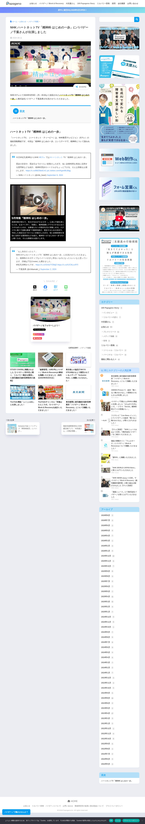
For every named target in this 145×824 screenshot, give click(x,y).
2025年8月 (107, 576)
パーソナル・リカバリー (114, 355)
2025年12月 (107, 556)
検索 (136, 19)
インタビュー (110, 313)
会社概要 (121, 3)
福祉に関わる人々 (110, 359)
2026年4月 (107, 536)
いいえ (118, 820)
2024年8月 (107, 637)
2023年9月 (107, 693)
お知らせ (33, 3)
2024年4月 (107, 657)
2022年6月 (107, 759)
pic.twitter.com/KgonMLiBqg (59, 171)
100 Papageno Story (86, 3)
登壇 (106, 341)
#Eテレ (42, 157)
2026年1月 (107, 551)
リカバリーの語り (111, 317)
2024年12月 (107, 617)
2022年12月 (107, 728)
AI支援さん (70, 3)
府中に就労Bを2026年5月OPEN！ (72, 10)
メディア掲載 (85, 348)
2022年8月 (107, 749)
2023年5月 (107, 708)
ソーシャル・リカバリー (114, 350)
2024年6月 (107, 647)
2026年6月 (107, 525)
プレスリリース (111, 332)
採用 (114, 3)
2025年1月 (107, 612)
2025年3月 (107, 602)
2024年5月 (107, 652)
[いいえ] (142, 820)
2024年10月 (107, 627)
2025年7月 (107, 581)
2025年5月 (107, 591)
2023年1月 (107, 723)
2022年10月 (107, 739)
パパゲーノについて (53, 806)
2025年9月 (107, 571)
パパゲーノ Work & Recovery (51, 3)
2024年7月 (107, 642)
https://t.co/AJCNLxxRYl (67, 265)
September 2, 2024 (48, 269)
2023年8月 (107, 698)
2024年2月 (107, 668)
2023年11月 (107, 683)
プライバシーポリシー (114, 806)
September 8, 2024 (55, 175)
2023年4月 (107, 713)
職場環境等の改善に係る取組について (89, 806)
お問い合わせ (132, 3)
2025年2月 (107, 607)
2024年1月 (107, 673)
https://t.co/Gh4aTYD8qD (46, 265)
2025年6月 (107, 586)
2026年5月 (107, 530)
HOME (74, 801)
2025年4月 (107, 596)
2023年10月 (107, 688)
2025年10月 (107, 566)
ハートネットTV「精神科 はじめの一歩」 (30, 118)
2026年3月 (107, 541)
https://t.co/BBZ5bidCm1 (36, 171)
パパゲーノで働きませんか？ (16, 812)
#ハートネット (56, 157)
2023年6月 (107, 703)
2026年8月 (107, 515)
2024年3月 (107, 662)
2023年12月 (107, 678)
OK (111, 820)
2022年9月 (107, 744)
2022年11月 (107, 733)
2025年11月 (107, 561)
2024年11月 (107, 622)
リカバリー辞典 (103, 3)
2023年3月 (107, 718)
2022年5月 (107, 764)
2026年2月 (107, 546)
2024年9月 (107, 632)
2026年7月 (107, 520)
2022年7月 (107, 754)
